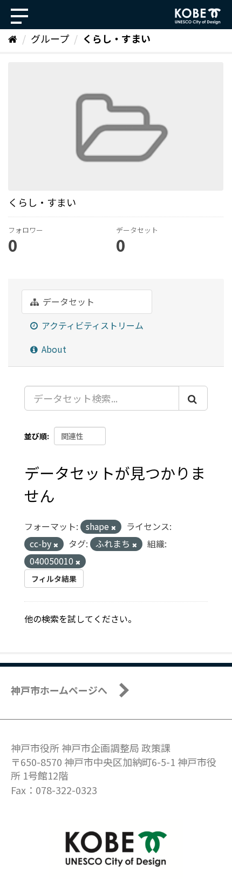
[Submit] (193, 398)
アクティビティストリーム (91, 325)
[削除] (113, 527)
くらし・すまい (117, 38)
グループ (50, 38)
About (52, 349)
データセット (67, 301)
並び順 (35, 436)
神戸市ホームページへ (59, 690)
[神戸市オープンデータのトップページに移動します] (198, 16)
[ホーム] (12, 38)
